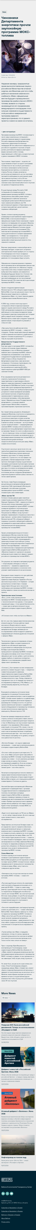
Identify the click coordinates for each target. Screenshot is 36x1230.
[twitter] (7, 1193)
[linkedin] (3, 1193)
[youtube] (11, 1193)
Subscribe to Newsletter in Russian (12, 1211)
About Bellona (5, 1218)
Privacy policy (5, 1222)
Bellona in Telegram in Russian (10, 1215)
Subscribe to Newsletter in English (11, 1208)
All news (5, 998)
